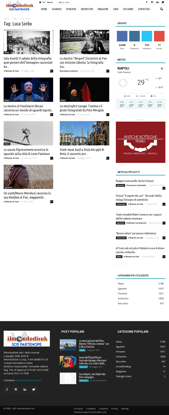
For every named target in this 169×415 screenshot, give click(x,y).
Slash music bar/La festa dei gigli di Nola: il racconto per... (82, 152)
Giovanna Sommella (136, 185)
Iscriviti (159, 32)
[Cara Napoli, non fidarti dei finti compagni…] (68, 378)
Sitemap (125, 408)
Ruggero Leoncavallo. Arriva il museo (135, 180)
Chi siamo (128, 9)
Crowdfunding (123, 366)
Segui (134, 32)
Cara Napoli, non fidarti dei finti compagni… (92, 376)
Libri (115, 9)
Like (122, 32)
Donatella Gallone (69, 71)
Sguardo (57, 9)
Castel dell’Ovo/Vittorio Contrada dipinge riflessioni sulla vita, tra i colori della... (92, 360)
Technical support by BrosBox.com (90, 412)
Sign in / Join (64, 2)
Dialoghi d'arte (123, 376)
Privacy (114, 408)
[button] (161, 9)
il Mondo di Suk (11, 71)
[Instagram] (152, 2)
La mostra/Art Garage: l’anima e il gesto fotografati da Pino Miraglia (82, 108)
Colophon (103, 408)
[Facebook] (146, 2)
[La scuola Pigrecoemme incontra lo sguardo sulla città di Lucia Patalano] (28, 133)
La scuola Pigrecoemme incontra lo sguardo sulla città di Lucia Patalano (27, 152)
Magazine (103, 9)
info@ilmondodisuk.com (29, 380)
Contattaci (144, 9)
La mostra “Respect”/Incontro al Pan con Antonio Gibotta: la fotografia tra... (83, 62)
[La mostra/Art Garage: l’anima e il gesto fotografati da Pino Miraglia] (84, 90)
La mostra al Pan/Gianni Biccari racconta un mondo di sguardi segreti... (28, 108)
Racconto (123, 303)
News (7, 52)
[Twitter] (162, 2)
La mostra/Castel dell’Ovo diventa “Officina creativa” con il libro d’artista (94, 343)
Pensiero (71, 9)
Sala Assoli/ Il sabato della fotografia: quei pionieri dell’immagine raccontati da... (28, 62)
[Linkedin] (157, 2)
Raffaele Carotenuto (136, 223)
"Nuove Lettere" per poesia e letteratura (136, 233)
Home (44, 9)
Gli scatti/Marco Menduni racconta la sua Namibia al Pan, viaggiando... (27, 195)
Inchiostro (87, 9)
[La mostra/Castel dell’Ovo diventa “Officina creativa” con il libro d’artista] (68, 345)
